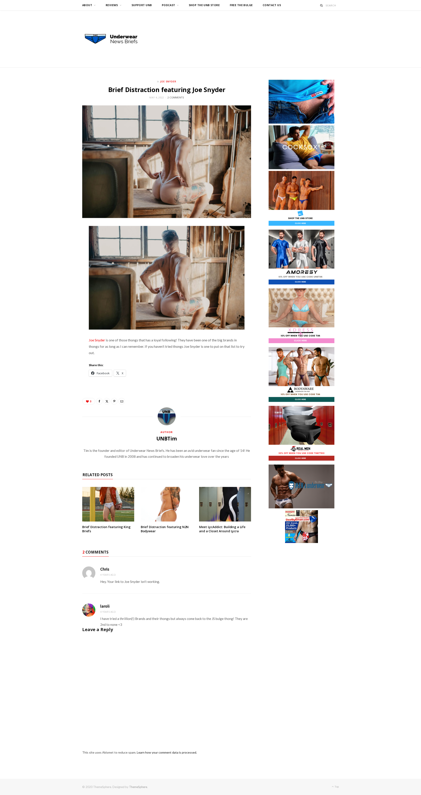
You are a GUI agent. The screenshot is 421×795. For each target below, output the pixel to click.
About (87, 5)
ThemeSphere (138, 787)
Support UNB (142, 5)
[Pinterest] (114, 401)
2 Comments (176, 97)
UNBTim (166, 438)
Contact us (272, 5)
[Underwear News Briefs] (115, 39)
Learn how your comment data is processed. (167, 752)
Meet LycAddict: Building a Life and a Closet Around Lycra (222, 529)
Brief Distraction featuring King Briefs (106, 529)
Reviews (112, 5)
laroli (105, 606)
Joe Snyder (168, 81)
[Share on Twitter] (106, 401)
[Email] (121, 401)
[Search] (321, 5)
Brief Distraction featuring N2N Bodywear (165, 529)
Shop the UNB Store (204, 5)
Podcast (168, 5)
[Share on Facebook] (99, 401)
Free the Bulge (241, 5)
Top (336, 786)
